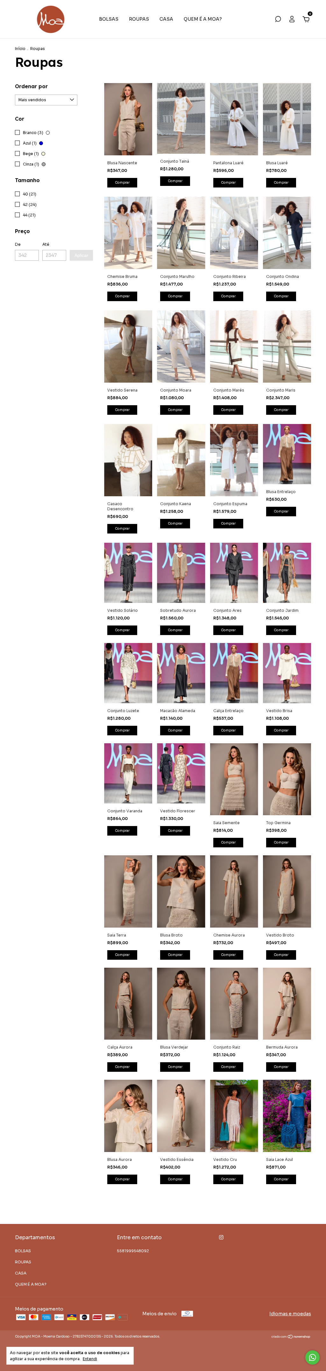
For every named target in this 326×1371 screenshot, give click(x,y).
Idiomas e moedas (290, 1314)
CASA (166, 19)
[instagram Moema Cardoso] (221, 1237)
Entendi (90, 1358)
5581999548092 (133, 1250)
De (18, 244)
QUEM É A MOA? (203, 19)
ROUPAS (139, 19)
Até (45, 244)
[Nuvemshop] (291, 1337)
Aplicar (81, 255)
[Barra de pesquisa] (278, 20)
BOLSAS (108, 19)
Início (20, 48)
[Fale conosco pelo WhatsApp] (312, 1357)
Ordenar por (31, 86)
